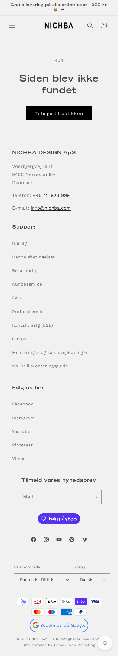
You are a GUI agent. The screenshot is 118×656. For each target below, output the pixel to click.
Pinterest (22, 445)
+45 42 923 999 (51, 195)
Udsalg (19, 243)
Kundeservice (27, 284)
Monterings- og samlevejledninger (50, 352)
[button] (12, 25)
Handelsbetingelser (33, 256)
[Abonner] (94, 497)
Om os (19, 338)
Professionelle (28, 311)
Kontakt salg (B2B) (32, 325)
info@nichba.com (51, 208)
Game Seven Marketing (74, 645)
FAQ (16, 298)
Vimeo (19, 458)
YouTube (21, 431)
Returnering (25, 270)
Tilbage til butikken (59, 113)
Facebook (22, 404)
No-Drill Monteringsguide (40, 365)
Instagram (23, 417)
